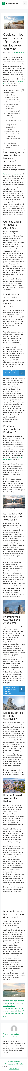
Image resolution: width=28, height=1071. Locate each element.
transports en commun (11, 174)
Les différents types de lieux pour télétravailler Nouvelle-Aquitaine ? (13, 107)
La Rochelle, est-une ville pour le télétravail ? (13, 120)
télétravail (19, 1003)
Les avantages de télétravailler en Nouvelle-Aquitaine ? (12, 95)
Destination (9, 1001)
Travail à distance (9, 1006)
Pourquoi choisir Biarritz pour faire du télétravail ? (12, 145)
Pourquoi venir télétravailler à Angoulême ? (11, 127)
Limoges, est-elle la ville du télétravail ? (12, 133)
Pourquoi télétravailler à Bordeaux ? (13, 114)
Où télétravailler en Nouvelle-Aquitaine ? (13, 101)
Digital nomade (19, 1001)
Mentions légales (14, 1061)
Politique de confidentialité (14, 1064)
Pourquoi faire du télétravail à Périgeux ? (13, 138)
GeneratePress (14, 1069)
